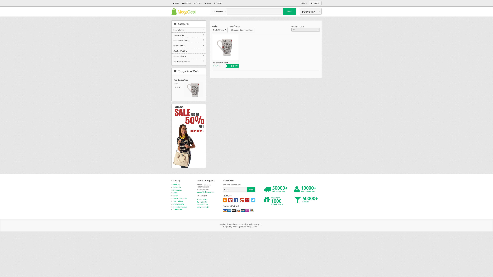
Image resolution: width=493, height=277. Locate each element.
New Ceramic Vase (181, 80)
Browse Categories (180, 198)
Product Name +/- (219, 30)
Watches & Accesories (181, 61)
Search (289, 11)
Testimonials (177, 210)
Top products (178, 201)
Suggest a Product (180, 207)
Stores (175, 193)
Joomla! (255, 227)
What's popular (178, 204)
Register (316, 3)
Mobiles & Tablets (180, 51)
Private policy (202, 199)
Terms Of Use (202, 202)
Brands (175, 195)
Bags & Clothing (179, 30)
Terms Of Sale (202, 204)
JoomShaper (237, 227)
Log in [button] (304, 3)
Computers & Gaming (181, 40)
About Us (176, 184)
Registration (177, 190)
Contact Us (177, 187)
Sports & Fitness (179, 56)
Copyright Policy (203, 207)
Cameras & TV (178, 35)
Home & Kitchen (179, 46)
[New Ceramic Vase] (225, 47)
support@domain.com (205, 192)
